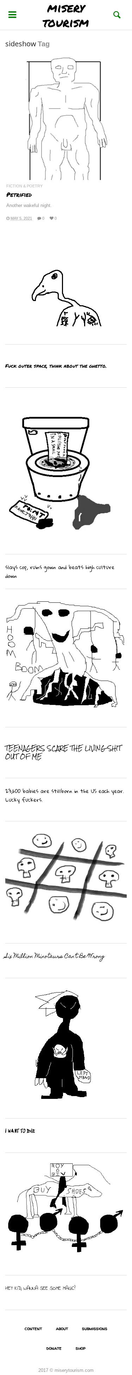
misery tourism (66, 15)
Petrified (19, 195)
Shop (81, 1348)
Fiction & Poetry (24, 186)
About (62, 1328)
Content (33, 1328)
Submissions (94, 1328)
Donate (54, 1348)
